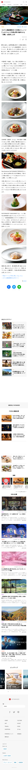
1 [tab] (8, 691)
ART (22, 4)
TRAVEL (9, 4)
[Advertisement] (14, 305)
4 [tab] (15, 691)
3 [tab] (13, 691)
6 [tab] (20, 691)
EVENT (19, 723)
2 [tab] (10, 691)
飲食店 (5, 749)
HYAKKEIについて (9, 733)
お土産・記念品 (7, 755)
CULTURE (16, 4)
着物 (15, 762)
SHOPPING (7, 729)
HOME (4, 4)
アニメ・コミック (8, 762)
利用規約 (19, 733)
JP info (18, 729)
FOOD (18, 726)
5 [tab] (17, 691)
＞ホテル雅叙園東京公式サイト (10, 278)
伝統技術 (21, 762)
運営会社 (7, 736)
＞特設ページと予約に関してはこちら (12, 275)
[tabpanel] (14, 679)
